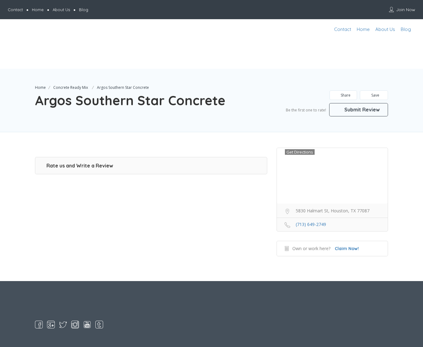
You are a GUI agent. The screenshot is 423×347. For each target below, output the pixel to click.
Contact (15, 9)
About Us (61, 9)
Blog (83, 9)
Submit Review (361, 109)
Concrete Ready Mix (70, 87)
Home (38, 9)
